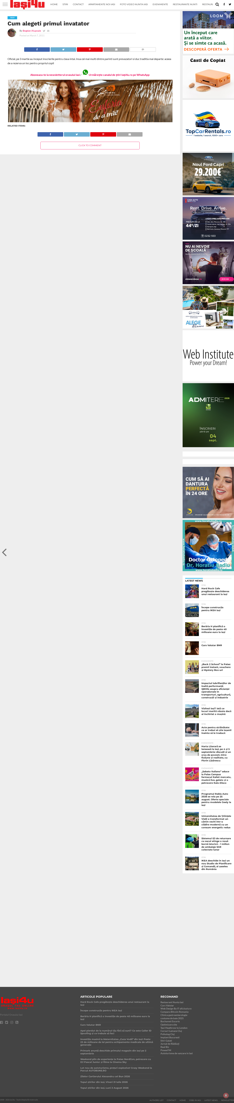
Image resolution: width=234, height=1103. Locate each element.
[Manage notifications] (226, 1095)
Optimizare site (169, 1024)
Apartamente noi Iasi (101, 4)
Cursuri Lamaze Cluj (171, 1030)
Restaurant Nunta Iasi (172, 1002)
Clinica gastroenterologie (174, 1015)
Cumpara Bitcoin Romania (174, 1011)
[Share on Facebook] (37, 48)
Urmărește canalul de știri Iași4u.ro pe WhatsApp (119, 74)
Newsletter (227, 1100)
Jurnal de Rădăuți (170, 1043)
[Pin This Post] (90, 48)
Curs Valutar (167, 1005)
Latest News (211, 1100)
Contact (78, 4)
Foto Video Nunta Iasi (134, 4)
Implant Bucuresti (170, 1037)
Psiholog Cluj (168, 1034)
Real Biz (165, 1046)
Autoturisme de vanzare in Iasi (177, 1053)
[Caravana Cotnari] (90, 121)
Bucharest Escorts (170, 1021)
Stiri (65, 4)
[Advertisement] (208, 927)
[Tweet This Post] (63, 48)
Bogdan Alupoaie (32, 30)
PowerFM (166, 1050)
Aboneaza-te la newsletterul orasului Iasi (55, 74)
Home (54, 4)
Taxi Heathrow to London (174, 1027)
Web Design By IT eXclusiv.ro (176, 1008)
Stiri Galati (166, 1040)
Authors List (156, 1100)
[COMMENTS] (143, 48)
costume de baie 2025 (172, 1018)
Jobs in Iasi (195, 1100)
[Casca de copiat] (208, 98)
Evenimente (160, 4)
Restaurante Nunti (185, 4)
